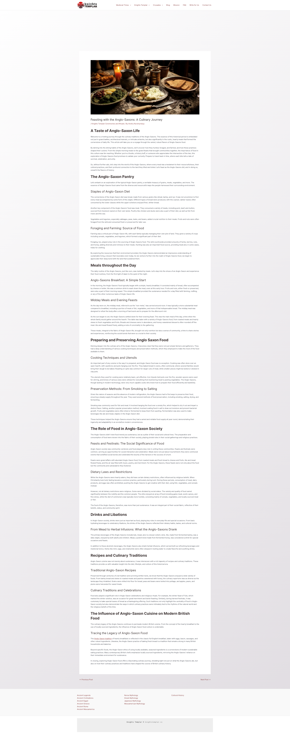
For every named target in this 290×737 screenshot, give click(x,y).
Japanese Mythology (132, 701)
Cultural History (177, 695)
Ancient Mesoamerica (85, 709)
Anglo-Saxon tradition (103, 639)
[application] (130, 5)
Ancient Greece (83, 704)
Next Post (205, 679)
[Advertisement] (145, 27)
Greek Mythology (131, 698)
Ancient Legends (84, 695)
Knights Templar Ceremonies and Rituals (108, 124)
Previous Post (86, 679)
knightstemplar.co (153, 722)
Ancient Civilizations (85, 698)
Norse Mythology (131, 695)
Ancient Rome (82, 706)
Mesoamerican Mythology (134, 704)
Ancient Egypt (82, 701)
